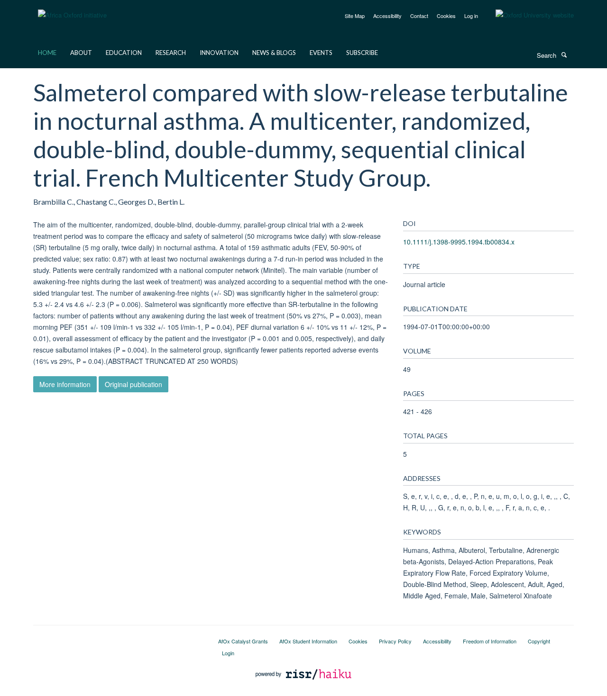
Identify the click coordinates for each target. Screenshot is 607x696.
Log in (471, 15)
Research (171, 52)
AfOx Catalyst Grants (243, 641)
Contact (419, 15)
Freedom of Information (489, 641)
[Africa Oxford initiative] (72, 9)
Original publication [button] (133, 384)
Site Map (355, 15)
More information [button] (65, 384)
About (81, 52)
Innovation (219, 52)
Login (228, 653)
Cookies (446, 15)
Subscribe (362, 52)
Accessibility (387, 15)
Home (47, 52)
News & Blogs (274, 52)
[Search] (564, 54)
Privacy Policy (395, 641)
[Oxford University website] (527, 15)
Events (321, 52)
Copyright (539, 641)
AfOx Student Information (308, 641)
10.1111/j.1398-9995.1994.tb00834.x (459, 241)
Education (124, 52)
